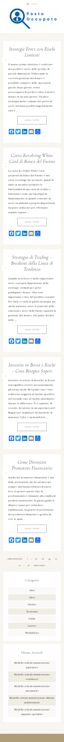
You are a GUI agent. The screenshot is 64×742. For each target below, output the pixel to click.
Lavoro (32, 625)
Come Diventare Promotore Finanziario (32, 465)
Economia (32, 611)
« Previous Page (14, 559)
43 (19, 565)
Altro (32, 597)
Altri (32, 590)
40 (43, 559)
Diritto (32, 604)
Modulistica (32, 632)
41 (49, 559)
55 (29, 565)
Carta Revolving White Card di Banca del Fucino (32, 158)
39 (36, 559)
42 (56, 559)
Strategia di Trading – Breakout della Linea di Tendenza (32, 263)
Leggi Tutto (32, 120)
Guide (32, 618)
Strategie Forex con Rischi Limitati (32, 52)
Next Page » (40, 565)
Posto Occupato (32, 18)
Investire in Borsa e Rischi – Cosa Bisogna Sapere (32, 368)
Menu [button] (34, 4)
